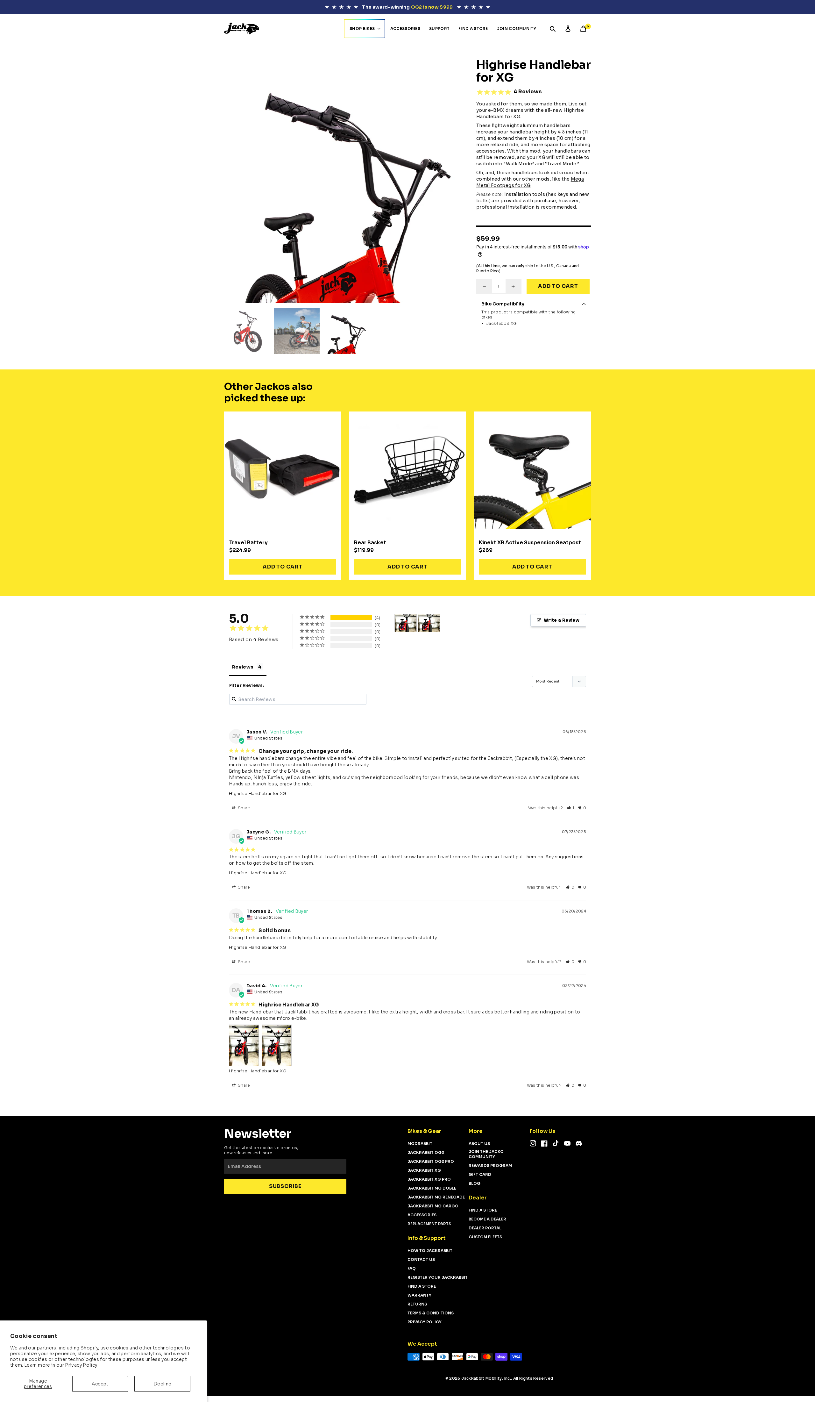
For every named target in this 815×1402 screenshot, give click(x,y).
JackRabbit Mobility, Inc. (486, 1378)
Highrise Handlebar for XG (258, 793)
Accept (100, 1384)
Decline (162, 1384)
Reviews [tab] (242, 667)
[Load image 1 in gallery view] (346, 331)
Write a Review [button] (561, 620)
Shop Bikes (362, 28)
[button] (552, 28)
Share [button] (243, 807)
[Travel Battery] (282, 470)
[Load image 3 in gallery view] (297, 331)
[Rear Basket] (407, 470)
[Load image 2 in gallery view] (247, 331)
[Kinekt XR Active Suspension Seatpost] (532, 470)
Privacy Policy (81, 1365)
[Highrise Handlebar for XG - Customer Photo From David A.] (405, 623)
